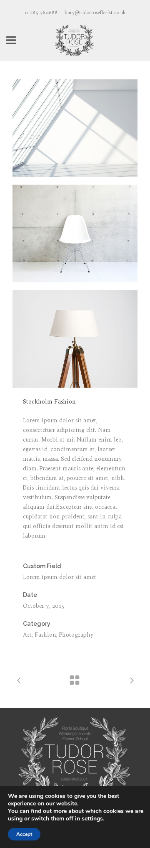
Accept (24, 834)
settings (92, 819)
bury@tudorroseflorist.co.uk (95, 12)
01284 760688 (41, 12)
